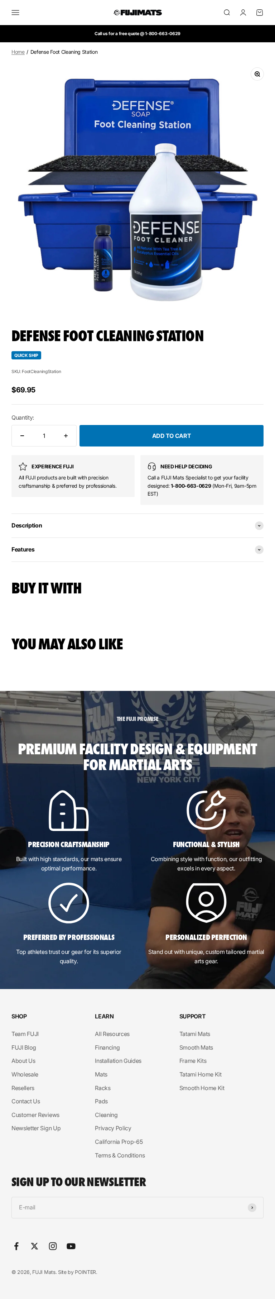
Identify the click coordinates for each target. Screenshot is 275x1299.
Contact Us (25, 1101)
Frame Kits (193, 1060)
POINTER (85, 1272)
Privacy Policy (113, 1128)
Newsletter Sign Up (36, 1128)
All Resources (112, 1033)
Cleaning (106, 1114)
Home (18, 52)
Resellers (22, 1088)
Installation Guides (118, 1060)
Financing (107, 1047)
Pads (101, 1101)
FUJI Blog (23, 1047)
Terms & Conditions (120, 1155)
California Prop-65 (119, 1141)
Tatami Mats (194, 1033)
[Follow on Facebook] (16, 1246)
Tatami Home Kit (200, 1074)
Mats (101, 1074)
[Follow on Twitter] (34, 1246)
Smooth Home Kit (202, 1088)
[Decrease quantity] (22, 435)
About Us (23, 1060)
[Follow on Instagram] (53, 1246)
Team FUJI (25, 1033)
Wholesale (24, 1074)
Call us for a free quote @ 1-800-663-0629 (137, 33)
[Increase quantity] (66, 435)
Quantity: (22, 417)
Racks (102, 1088)
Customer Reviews (35, 1114)
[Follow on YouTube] (71, 1246)
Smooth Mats (196, 1047)
